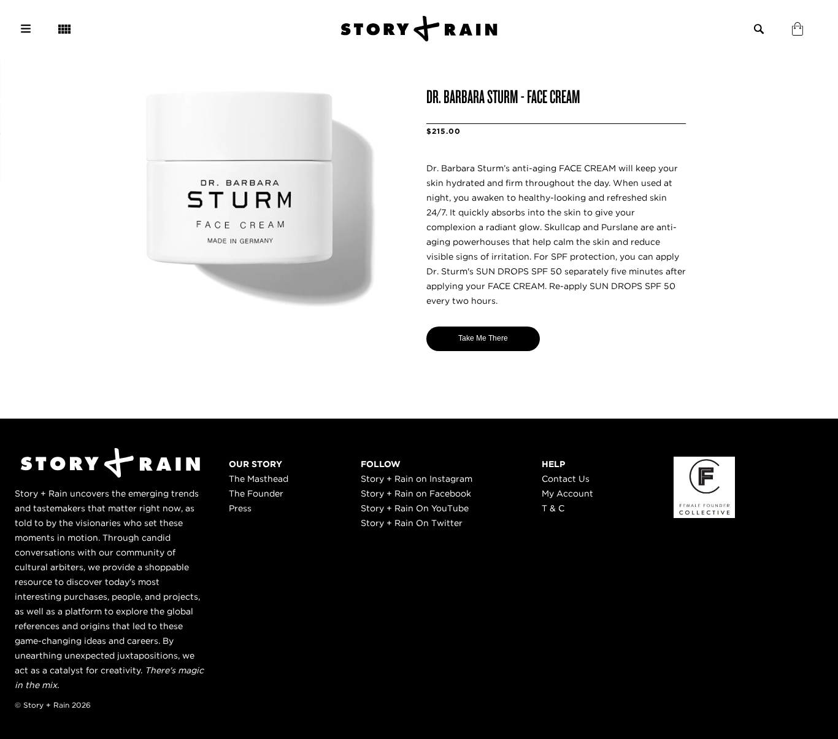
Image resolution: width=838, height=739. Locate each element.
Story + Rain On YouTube (415, 508)
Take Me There (483, 338)
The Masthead (258, 479)
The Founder (256, 493)
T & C (553, 508)
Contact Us (566, 479)
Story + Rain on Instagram (416, 479)
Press (240, 508)
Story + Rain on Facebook (416, 493)
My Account (567, 493)
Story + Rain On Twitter (412, 523)
